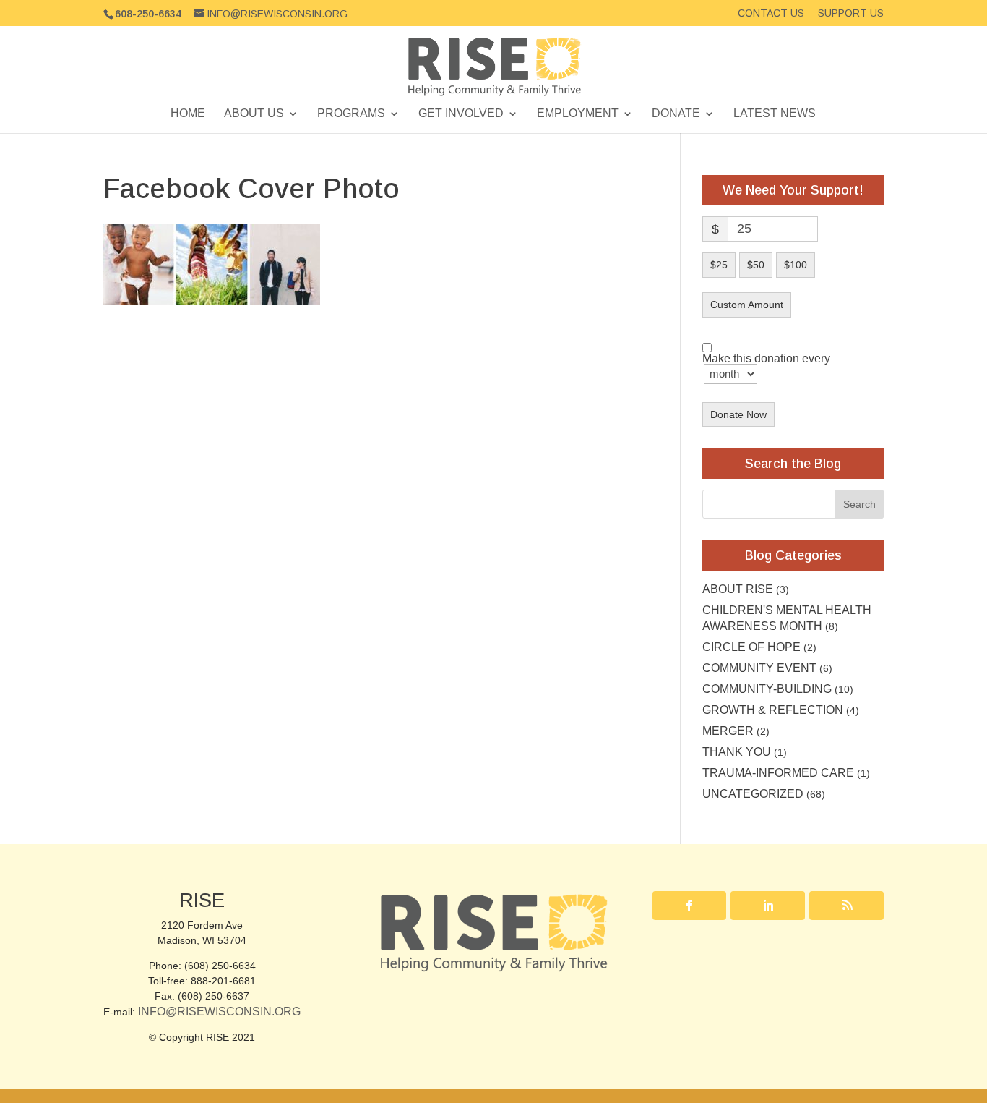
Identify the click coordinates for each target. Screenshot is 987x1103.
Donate (676, 113)
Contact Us (771, 13)
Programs (351, 113)
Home (188, 113)
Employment (578, 113)
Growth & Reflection (772, 710)
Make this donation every (766, 359)
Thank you (736, 752)
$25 (719, 265)
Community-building (767, 689)
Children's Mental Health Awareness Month (786, 618)
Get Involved (461, 113)
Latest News (774, 113)
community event (759, 668)
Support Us (851, 13)
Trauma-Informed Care (778, 773)
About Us (254, 113)
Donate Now (738, 414)
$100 (795, 265)
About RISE (737, 589)
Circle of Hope (751, 647)
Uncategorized (752, 794)
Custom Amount (746, 304)
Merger (728, 731)
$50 (755, 265)
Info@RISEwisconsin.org (219, 1011)
